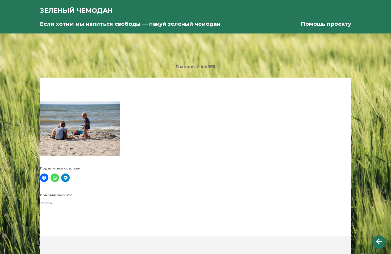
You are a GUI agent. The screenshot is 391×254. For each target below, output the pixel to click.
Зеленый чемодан (76, 10)
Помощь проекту (326, 24)
